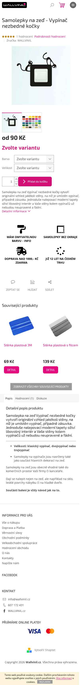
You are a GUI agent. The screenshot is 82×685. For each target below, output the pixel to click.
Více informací (64, 678)
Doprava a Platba (13, 528)
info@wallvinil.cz (19, 599)
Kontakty (8, 558)
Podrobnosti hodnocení (49, 36)
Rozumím (44, 681)
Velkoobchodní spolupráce (19, 543)
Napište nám (10, 563)
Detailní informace (14, 211)
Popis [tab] (9, 398)
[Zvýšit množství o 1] (16, 179)
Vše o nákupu (11, 522)
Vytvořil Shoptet (44, 650)
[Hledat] (52, 5)
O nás (6, 553)
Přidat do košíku (38, 181)
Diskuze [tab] (41, 398)
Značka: (19, 40)
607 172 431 (16, 605)
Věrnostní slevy (12, 533)
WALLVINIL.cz (16, 611)
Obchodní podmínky (15, 538)
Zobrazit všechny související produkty (41, 386)
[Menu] (73, 5)
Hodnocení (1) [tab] (24, 398)
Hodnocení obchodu (15, 548)
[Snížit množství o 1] (16, 184)
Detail (11, 369)
